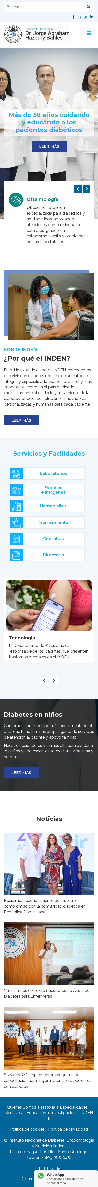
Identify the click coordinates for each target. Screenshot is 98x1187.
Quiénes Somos (21, 1107)
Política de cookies (27, 1129)
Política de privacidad (68, 1129)
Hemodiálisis (53, 506)
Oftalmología (42, 199)
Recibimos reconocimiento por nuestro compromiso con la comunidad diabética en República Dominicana (45, 906)
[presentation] (78, 189)
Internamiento (53, 522)
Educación (36, 1112)
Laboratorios (53, 473)
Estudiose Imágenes (53, 490)
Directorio (53, 555)
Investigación (63, 1112)
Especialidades (74, 1107)
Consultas (53, 538)
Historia (48, 1107)
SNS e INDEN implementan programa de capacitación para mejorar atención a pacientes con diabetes (47, 1080)
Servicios (13, 1112)
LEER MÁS (49, 146)
